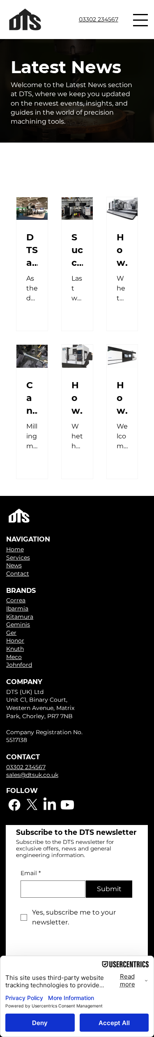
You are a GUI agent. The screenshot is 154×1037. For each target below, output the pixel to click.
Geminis (18, 624)
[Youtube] (67, 805)
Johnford (19, 664)
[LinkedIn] (49, 805)
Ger (11, 632)
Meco (14, 657)
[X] (32, 805)
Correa (15, 600)
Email (31, 873)
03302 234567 (98, 19)
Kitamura (19, 616)
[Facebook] (14, 805)
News (14, 565)
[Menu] (140, 20)
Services (18, 557)
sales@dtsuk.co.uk (32, 775)
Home (15, 549)
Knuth (15, 648)
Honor (15, 640)
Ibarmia (17, 608)
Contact (17, 573)
